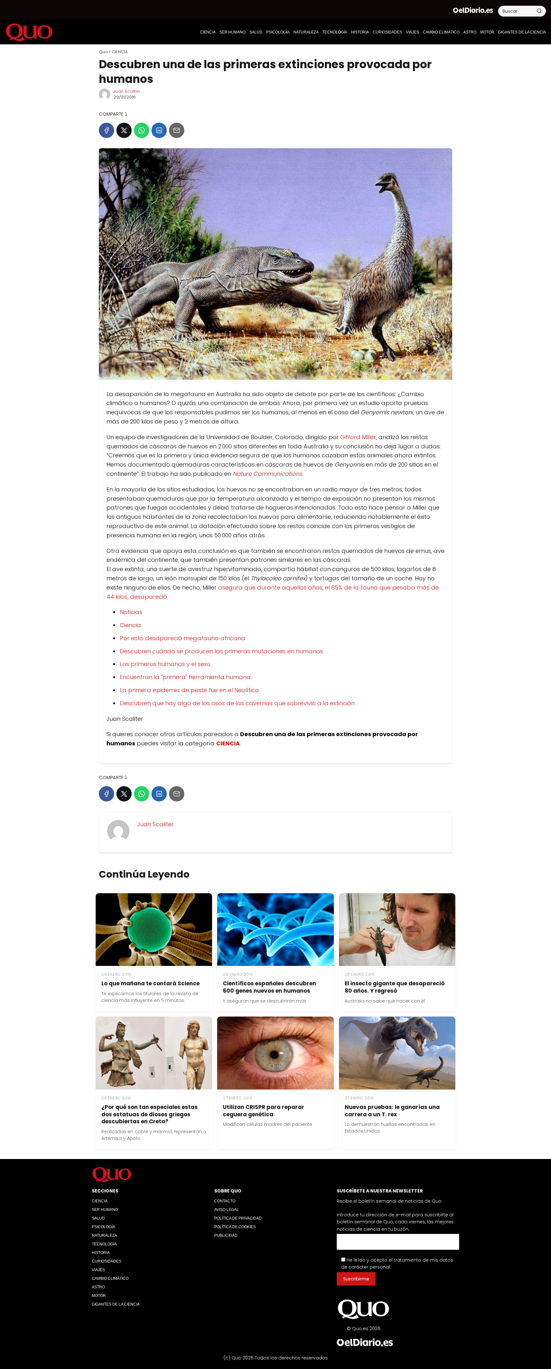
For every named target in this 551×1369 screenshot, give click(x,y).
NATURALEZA (306, 32)
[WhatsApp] (141, 130)
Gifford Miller (358, 437)
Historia (360, 32)
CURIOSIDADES (387, 32)
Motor (487, 32)
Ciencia (130, 625)
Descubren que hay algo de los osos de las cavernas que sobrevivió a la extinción (237, 703)
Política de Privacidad (238, 1218)
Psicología (278, 32)
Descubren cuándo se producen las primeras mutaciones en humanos (221, 651)
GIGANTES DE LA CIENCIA (522, 32)
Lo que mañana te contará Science (150, 983)
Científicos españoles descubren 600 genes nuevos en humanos (269, 987)
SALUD (255, 32)
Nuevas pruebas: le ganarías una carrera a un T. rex (392, 1110)
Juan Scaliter (127, 91)
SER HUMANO (232, 32)
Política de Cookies (235, 1227)
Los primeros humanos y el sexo (165, 664)
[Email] (176, 130)
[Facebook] (106, 130)
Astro (469, 32)
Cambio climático (441, 32)
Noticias (131, 612)
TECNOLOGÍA (334, 32)
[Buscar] (539, 11)
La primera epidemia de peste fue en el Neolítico (189, 690)
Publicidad (226, 1235)
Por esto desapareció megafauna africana (182, 638)
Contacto (224, 1201)
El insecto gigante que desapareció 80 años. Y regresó (394, 987)
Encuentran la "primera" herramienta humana (185, 677)
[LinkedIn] (159, 130)
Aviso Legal (226, 1209)
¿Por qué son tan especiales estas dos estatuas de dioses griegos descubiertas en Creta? (149, 1114)
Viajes (412, 32)
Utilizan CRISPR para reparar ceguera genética (263, 1110)
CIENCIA (208, 32)
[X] (124, 130)
